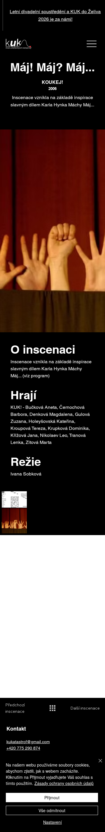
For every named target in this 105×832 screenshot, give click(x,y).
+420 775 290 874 (23, 748)
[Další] (97, 15)
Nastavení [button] (52, 822)
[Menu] (91, 44)
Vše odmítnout (51, 810)
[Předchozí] (8, 15)
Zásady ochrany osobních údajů (64, 783)
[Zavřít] (97, 764)
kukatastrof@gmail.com (28, 741)
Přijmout (52, 797)
